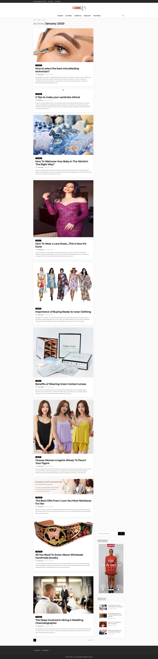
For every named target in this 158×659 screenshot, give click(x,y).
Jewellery (87, 15)
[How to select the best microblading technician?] (63, 45)
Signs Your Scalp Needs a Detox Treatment (114, 623)
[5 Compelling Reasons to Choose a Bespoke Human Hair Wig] (103, 615)
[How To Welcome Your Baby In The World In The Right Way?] (63, 135)
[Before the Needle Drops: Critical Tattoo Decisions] (103, 632)
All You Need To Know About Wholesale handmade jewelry (59, 556)
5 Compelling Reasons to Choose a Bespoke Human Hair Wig (115, 615)
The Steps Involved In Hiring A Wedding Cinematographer (59, 622)
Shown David (40, 74)
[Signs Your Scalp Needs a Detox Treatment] (103, 624)
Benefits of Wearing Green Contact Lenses (60, 384)
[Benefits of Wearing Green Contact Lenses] (63, 353)
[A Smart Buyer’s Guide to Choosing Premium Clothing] (103, 607)
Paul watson (40, 100)
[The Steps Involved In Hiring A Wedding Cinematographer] (63, 594)
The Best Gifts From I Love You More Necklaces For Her (63, 502)
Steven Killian (41, 387)
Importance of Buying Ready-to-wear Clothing (63, 311)
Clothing (68, 15)
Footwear (96, 15)
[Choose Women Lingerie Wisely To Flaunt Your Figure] (63, 427)
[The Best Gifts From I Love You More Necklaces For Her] (63, 486)
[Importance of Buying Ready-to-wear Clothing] (63, 283)
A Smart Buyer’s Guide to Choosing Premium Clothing (115, 606)
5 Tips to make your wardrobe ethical (57, 97)
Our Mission (58, 1)
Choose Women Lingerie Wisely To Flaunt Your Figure (60, 462)
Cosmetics (77, 15)
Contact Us (50, 1)
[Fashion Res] (79, 8)
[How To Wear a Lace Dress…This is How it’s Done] (63, 208)
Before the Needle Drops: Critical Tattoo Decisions (114, 631)
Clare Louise (40, 167)
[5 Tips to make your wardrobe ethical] (63, 90)
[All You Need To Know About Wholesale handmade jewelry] (63, 533)
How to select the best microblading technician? (57, 70)
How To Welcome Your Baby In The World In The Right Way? (61, 163)
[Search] (123, 16)
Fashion (60, 15)
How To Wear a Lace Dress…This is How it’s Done (60, 245)
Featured (38, 65)
